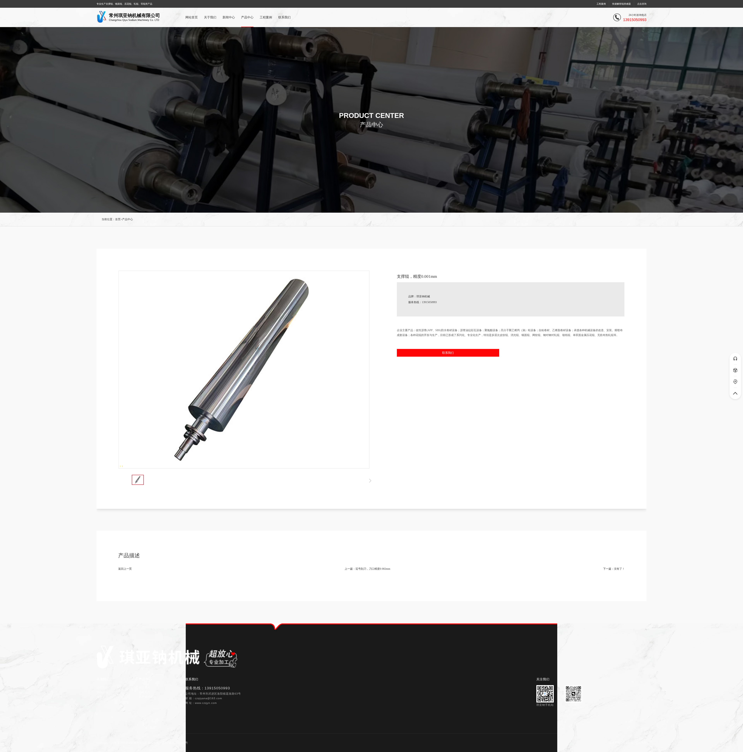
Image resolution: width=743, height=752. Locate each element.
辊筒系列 (144, 687)
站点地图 (641, 742)
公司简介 (102, 687)
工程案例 (601, 4)
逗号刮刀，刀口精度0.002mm (372, 568)
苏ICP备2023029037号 (175, 742)
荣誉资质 (102, 696)
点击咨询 (641, 4)
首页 (118, 219)
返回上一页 (125, 568)
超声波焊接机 (147, 696)
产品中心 (127, 219)
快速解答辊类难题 (621, 4)
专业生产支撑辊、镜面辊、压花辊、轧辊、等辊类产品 (124, 4)
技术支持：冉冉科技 (621, 742)
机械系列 (144, 692)
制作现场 (102, 692)
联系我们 (448, 352)
